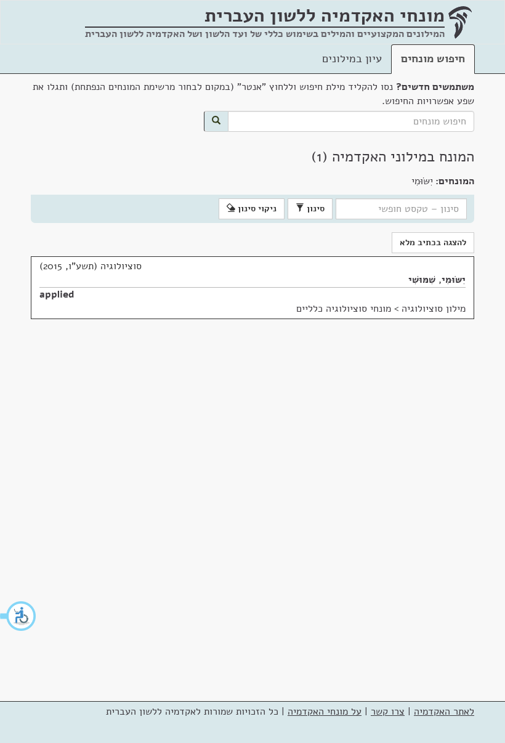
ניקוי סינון (256, 208)
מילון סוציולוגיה (434, 308)
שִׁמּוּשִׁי (421, 279)
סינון (314, 208)
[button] (18, 616)
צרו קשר (388, 711)
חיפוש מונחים (433, 58)
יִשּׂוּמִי (454, 279)
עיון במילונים (352, 58)
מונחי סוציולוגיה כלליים (343, 308)
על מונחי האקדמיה (325, 711)
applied (57, 294)
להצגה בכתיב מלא (433, 242)
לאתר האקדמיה (444, 711)
